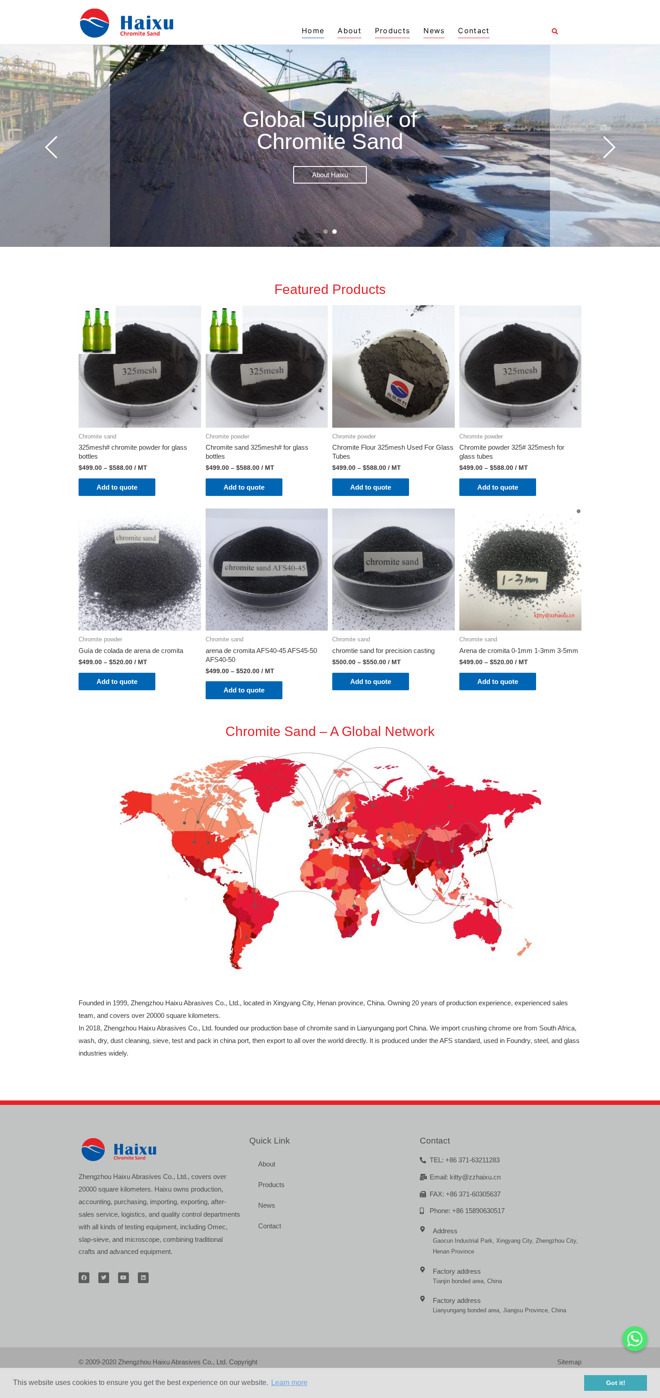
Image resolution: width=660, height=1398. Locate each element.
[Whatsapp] (635, 1339)
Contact (473, 30)
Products (392, 30)
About (349, 30)
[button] (325, 231)
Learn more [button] (289, 1382)
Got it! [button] (615, 1382)
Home (313, 30)
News (433, 30)
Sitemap (569, 1362)
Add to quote (117, 487)
